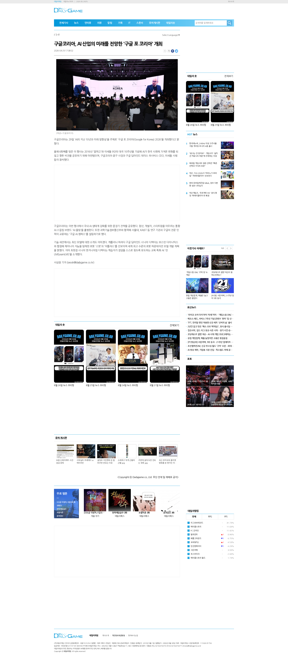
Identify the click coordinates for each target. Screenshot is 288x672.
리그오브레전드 (195, 523)
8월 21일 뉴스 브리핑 (160, 385)
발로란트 (193, 535)
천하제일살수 (61, 509)
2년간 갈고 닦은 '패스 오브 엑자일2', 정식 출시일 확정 (211, 327)
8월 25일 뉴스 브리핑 (96, 385)
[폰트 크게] (168, 51)
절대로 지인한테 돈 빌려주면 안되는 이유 (106, 461)
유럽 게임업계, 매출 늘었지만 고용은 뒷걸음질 (207, 338)
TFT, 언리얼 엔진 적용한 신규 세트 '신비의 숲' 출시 (210, 323)
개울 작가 (95, 516)
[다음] (231, 248)
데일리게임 (57, 1)
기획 (120, 23)
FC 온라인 (193, 531)
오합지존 (60, 512)
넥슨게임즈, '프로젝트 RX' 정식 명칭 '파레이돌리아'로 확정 (203, 194)
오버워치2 (193, 542)
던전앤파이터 (194, 546)
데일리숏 (170, 23)
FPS (226, 517)
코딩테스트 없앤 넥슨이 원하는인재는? (221, 273)
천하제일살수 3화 (119, 513)
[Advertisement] (93, 192)
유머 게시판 (61, 438)
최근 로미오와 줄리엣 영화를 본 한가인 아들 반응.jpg (167, 461)
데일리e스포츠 (68, 1)
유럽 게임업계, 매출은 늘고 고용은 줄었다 (197, 297)
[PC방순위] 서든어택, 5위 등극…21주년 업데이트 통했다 (211, 342)
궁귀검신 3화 (168, 513)
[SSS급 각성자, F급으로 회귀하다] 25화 (95, 513)
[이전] (227, 248)
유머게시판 (154, 23)
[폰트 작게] (164, 51)
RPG (210, 517)
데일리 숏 (60, 325)
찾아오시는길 (133, 635)
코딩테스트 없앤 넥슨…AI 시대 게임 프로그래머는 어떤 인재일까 (211, 334)
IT (129, 23)
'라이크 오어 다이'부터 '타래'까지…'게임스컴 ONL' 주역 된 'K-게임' (211, 315)
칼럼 (110, 23)
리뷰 (99, 23)
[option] (210, 276)
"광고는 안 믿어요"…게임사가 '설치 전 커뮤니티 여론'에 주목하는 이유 (203, 154)
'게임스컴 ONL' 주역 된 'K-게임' (197, 273)
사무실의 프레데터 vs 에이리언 (85, 461)
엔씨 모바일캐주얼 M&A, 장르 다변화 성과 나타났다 (203, 184)
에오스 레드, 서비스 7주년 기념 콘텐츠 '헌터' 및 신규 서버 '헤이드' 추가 (211, 319)
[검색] (229, 23)
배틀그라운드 (194, 538)
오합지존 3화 (144, 513)
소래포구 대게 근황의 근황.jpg (126, 461)
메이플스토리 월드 (196, 558)
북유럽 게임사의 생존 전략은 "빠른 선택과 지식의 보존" (203, 164)
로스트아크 (194, 554)
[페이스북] (172, 51)
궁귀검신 (60, 516)
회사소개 (231, 1)
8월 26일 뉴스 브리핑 (64, 385)
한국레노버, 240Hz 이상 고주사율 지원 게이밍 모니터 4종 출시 (203, 144)
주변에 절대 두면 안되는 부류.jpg (147, 461)
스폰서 (139, 23)
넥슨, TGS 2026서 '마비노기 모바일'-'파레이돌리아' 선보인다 (203, 174)
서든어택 (193, 550)
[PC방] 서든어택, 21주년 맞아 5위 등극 (222, 297)
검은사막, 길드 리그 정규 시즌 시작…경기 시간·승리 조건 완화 (211, 330)
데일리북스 (119, 516)
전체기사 (63, 23)
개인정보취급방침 (118, 635)
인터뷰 (88, 23)
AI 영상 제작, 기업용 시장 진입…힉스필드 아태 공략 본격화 (211, 350)
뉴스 (76, 23)
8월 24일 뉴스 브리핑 (128, 385)
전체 (194, 517)
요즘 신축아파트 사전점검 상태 (64, 461)
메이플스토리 (194, 527)
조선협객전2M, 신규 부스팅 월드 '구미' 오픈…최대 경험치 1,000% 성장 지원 (211, 346)
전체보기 (174, 325)
